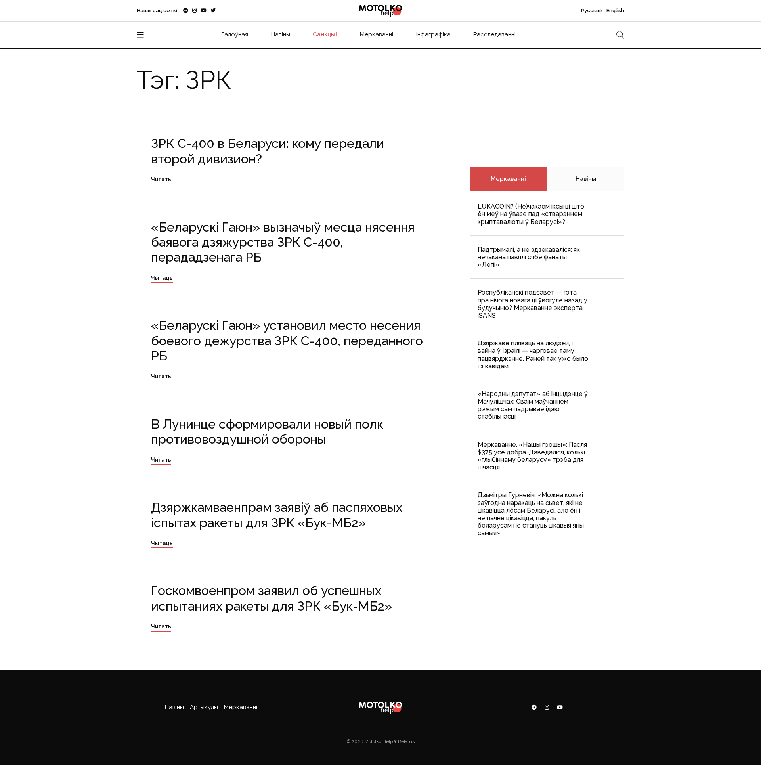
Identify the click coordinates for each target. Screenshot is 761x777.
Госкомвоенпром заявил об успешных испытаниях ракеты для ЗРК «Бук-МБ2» (271, 598)
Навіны (280, 34)
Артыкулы (204, 707)
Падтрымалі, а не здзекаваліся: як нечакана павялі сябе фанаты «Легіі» (529, 257)
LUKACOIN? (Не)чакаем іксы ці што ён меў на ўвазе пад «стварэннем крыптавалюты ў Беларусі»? (531, 214)
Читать (161, 179)
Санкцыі (325, 34)
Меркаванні (376, 34)
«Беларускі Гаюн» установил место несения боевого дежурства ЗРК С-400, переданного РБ (287, 340)
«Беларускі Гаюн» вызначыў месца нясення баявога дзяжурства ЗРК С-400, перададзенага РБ (283, 242)
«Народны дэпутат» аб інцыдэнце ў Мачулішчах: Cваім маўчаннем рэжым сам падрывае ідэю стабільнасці (533, 405)
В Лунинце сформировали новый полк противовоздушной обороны (267, 431)
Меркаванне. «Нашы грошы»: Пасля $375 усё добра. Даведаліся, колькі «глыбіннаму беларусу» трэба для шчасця (532, 456)
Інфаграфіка (433, 34)
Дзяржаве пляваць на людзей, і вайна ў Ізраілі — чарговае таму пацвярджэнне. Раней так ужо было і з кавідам (533, 354)
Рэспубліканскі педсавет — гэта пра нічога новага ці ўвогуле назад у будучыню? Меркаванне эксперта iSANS (532, 304)
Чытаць (162, 278)
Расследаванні (494, 34)
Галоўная (235, 34)
